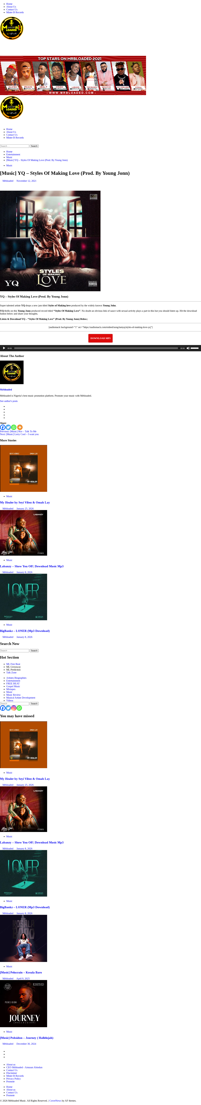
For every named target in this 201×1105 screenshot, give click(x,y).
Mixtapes (10, 689)
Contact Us (11, 9)
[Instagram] (13, 708)
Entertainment (13, 680)
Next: (19, 434)
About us (10, 1064)
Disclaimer (11, 1073)
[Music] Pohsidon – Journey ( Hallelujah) (26, 1037)
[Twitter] (8, 427)
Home (9, 4)
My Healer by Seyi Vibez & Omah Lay (25, 502)
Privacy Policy (13, 1078)
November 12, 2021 (26, 181)
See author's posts (9, 401)
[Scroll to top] (1, 1103)
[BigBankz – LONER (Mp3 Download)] (23, 619)
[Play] (4, 348)
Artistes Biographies (16, 678)
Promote (10, 1081)
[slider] (195, 348)
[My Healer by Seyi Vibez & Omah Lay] (23, 491)
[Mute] (188, 348)
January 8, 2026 (24, 572)
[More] (19, 427)
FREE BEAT (13, 683)
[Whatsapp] (13, 427)
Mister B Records (15, 12)
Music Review (13, 694)
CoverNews (55, 1100)
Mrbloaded (8, 181)
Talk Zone (11, 672)
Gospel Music (13, 686)
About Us (11, 6)
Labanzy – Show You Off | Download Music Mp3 (32, 566)
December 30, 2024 (26, 1043)
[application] (100, 348)
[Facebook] (2, 427)
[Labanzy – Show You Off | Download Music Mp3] (23, 554)
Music (9, 165)
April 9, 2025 (23, 978)
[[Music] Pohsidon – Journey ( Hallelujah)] (23, 1026)
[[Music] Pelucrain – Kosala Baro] (23, 961)
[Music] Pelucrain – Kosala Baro (21, 972)
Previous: (18, 431)
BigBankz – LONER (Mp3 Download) (25, 631)
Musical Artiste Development (20, 697)
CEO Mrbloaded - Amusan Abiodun (24, 1067)
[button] (1, 143)
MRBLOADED (9, 45)
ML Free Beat (13, 664)
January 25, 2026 (25, 508)
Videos (9, 700)
